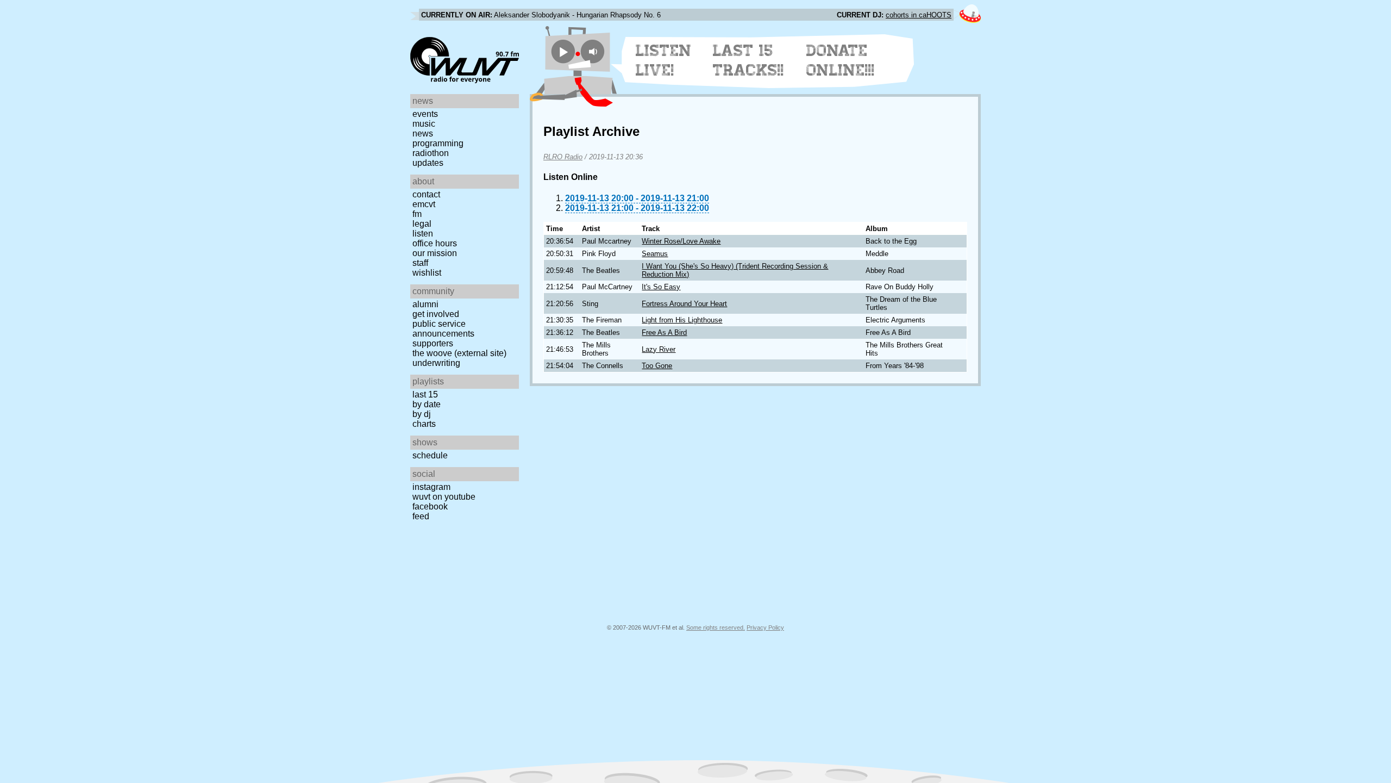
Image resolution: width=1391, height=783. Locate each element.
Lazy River (658, 349)
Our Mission (434, 253)
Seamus (655, 254)
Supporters (432, 343)
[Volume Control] (594, 51)
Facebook (430, 506)
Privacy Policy (765, 627)
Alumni (425, 304)
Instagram (431, 487)
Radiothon (430, 153)
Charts (424, 423)
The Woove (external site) (459, 353)
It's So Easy (661, 287)
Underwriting (436, 363)
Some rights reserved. (715, 627)
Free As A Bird (664, 332)
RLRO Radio (562, 157)
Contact (426, 194)
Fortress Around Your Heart (684, 304)
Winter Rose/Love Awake (681, 241)
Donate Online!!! (840, 60)
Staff (420, 263)
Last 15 (425, 394)
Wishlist (426, 272)
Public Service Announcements (443, 328)
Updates (427, 162)
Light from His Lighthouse (682, 320)
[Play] (563, 51)
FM (417, 214)
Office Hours (434, 243)
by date (426, 404)
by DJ (421, 414)
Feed (420, 516)
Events (425, 114)
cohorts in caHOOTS (918, 15)
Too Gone (657, 366)
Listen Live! (664, 60)
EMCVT (423, 204)
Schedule (430, 455)
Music (423, 123)
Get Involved (435, 314)
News (422, 133)
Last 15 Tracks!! (748, 60)
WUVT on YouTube (443, 496)
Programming (437, 143)
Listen (422, 233)
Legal (421, 223)
